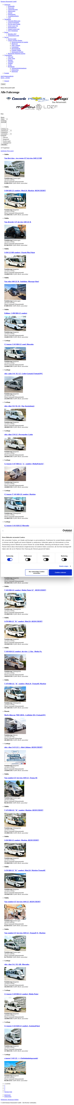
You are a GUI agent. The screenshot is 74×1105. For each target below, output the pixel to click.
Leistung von (4, 129)
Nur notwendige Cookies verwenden (36, 572)
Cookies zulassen (60, 572)
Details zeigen (63, 566)
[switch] (28, 559)
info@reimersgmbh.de (7, 76)
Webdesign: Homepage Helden (9, 1099)
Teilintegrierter (7, 143)
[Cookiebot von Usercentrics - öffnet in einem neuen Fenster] (64, 530)
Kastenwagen (7, 141)
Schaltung (3, 121)
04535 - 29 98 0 (5, 78)
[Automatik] (3, 122)
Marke (2, 117)
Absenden (4, 144)
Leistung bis (4, 132)
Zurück (3, 84)
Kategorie (3, 135)
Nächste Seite (8, 1092)
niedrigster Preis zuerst (7, 151)
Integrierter (6, 139)
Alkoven (5, 137)
